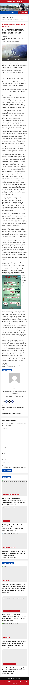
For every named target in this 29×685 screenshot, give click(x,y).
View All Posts (19, 396)
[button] (2, 12)
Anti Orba (5, 24)
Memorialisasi (17, 494)
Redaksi (5, 36)
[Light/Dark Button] (12, 12)
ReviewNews (23, 681)
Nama (4, 447)
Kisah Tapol (10, 494)
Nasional (18, 24)
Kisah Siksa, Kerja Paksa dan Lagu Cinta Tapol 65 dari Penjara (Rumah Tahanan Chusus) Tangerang (14, 553)
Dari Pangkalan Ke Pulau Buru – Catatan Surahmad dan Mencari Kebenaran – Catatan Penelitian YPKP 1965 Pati (14, 526)
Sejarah (22, 24)
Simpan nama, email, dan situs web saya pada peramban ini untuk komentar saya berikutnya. (15, 466)
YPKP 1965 (14, 6)
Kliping (13, 24)
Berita (14, 678)
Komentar (5, 428)
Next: (11, 412)
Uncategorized (6, 26)
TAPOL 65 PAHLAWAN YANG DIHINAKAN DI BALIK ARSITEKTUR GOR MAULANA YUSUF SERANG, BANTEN (14, 500)
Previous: (13, 407)
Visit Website (9, 396)
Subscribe (24, 12)
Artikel (9, 24)
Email (4, 453)
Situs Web (4, 459)
